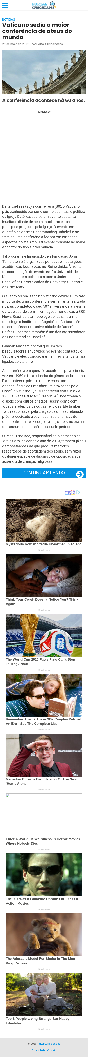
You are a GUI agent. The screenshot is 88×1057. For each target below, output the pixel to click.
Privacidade (38, 1050)
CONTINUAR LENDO (43, 473)
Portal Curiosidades (49, 44)
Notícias (8, 19)
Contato (52, 1050)
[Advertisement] (44, 158)
